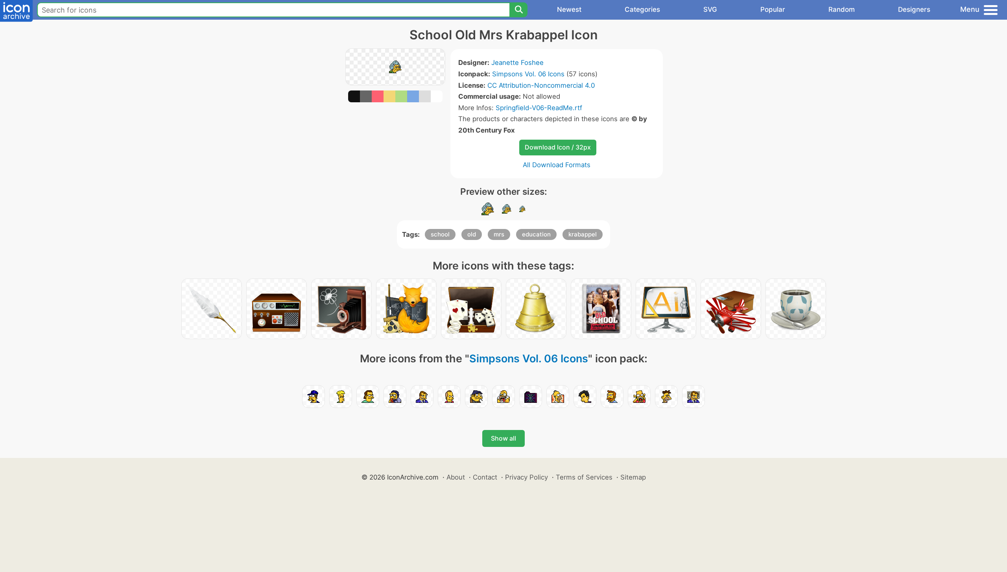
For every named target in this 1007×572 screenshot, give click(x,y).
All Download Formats (556, 165)
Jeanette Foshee (517, 62)
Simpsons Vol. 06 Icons (528, 74)
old (471, 234)
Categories (642, 9)
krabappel (582, 234)
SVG (710, 9)
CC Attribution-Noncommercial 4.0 (541, 85)
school (440, 234)
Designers (914, 9)
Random (841, 9)
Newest (569, 9)
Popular (772, 9)
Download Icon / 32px (558, 147)
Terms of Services (584, 477)
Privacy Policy (526, 477)
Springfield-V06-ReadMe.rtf (539, 108)
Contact (485, 477)
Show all (503, 438)
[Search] (518, 9)
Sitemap (633, 477)
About (455, 477)
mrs (499, 234)
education (536, 234)
